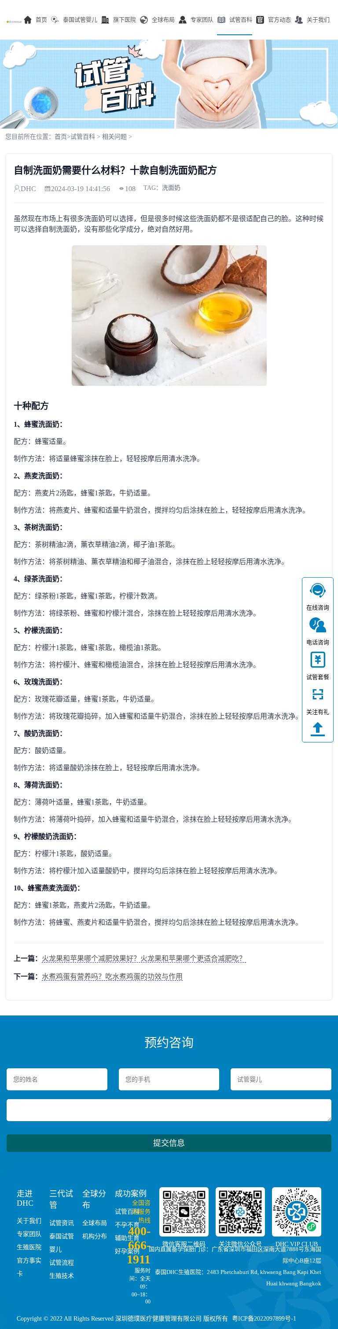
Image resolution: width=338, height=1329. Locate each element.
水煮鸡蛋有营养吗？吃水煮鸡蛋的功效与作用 (112, 976)
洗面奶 (171, 188)
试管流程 (61, 1262)
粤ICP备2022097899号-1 (264, 1318)
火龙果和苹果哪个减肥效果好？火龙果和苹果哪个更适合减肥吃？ (144, 958)
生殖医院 (29, 1247)
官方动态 (279, 19)
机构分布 (94, 1236)
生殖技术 (61, 1276)
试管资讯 (61, 1223)
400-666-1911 (139, 1245)
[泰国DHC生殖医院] (14, 21)
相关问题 (114, 136)
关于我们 (318, 19)
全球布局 (163, 19)
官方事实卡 (29, 1267)
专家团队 (202, 19)
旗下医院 (124, 19)
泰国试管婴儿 (80, 19)
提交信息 (169, 1143)
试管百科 (240, 19)
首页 (41, 19)
